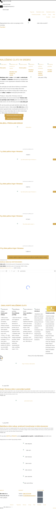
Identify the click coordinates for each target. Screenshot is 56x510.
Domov (12, 504)
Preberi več (2, 395)
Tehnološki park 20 (4, 495)
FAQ (54, 14)
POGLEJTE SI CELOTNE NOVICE (35, 355)
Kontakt (48, 17)
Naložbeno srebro (50, 12)
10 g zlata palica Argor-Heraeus (12, 248)
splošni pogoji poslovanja (19, 507)
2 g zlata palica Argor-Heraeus (11, 184)
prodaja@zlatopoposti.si (8, 6)
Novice (44, 14)
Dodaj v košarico (28, 157)
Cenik (53, 17)
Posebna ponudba (36, 14)
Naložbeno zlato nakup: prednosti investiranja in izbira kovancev (24, 426)
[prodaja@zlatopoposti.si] (1, 6)
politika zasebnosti (43, 507)
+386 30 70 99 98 (7, 1)
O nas (49, 14)
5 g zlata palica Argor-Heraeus (11, 216)
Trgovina (32, 12)
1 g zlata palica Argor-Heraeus (11, 151)
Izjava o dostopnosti (32, 507)
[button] (28, 51)
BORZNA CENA (3, 268)
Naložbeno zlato (40, 12)
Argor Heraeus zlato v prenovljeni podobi (15, 389)
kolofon (5, 509)
